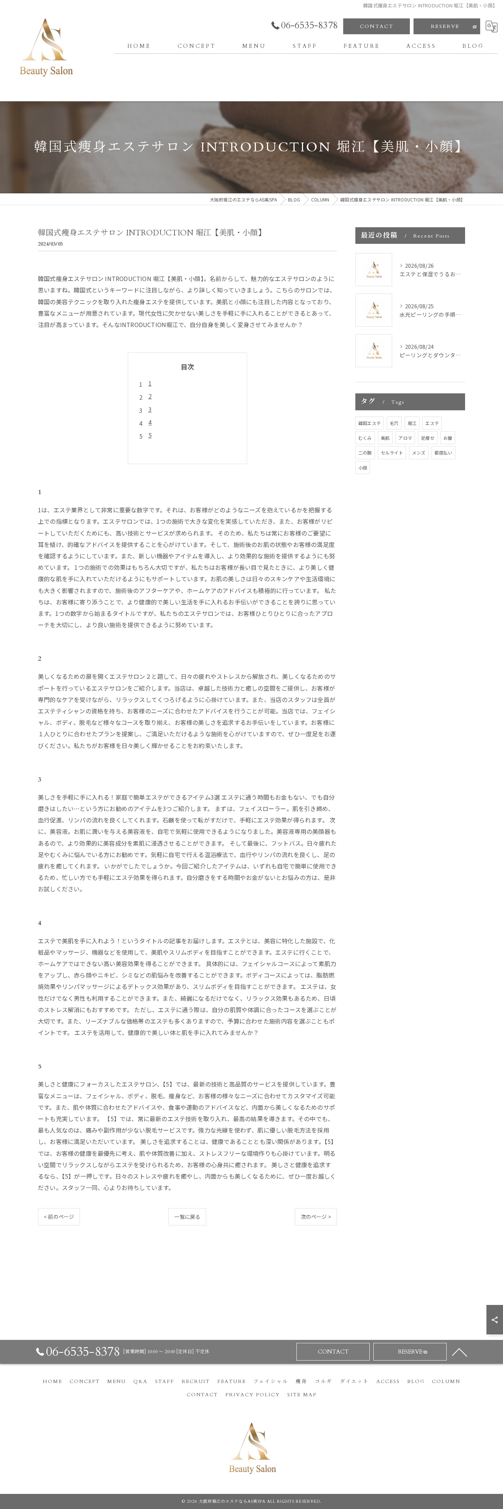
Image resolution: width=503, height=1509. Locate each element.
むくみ (365, 438)
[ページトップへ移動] (459, 1351)
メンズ (419, 452)
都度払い (444, 452)
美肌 (385, 438)
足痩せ (428, 438)
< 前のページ (59, 1216)
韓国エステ (369, 423)
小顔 (362, 467)
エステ (432, 423)
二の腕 (365, 452)
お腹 (447, 438)
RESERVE (445, 26)
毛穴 (394, 423)
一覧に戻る (187, 1216)
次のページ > (316, 1216)
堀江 (412, 423)
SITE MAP (302, 1395)
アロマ (405, 438)
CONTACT (376, 26)
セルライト (392, 452)
